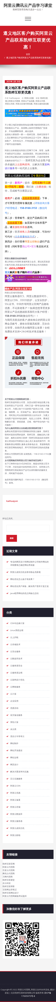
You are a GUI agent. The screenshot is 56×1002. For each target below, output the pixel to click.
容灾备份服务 (16, 715)
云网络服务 (15, 686)
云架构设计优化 (17, 679)
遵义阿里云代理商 (12, 101)
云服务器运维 (16, 672)
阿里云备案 (15, 799)
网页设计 (14, 764)
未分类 (13, 729)
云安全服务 (15, 651)
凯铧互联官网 (8, 863)
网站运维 (14, 757)
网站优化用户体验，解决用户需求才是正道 (29, 586)
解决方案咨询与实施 (19, 771)
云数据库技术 (16, 658)
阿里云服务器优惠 (41, 103)
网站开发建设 (16, 750)
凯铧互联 (44, 98)
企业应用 (14, 701)
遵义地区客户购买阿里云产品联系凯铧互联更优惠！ (29, 57)
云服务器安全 (16, 665)
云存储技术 (15, 644)
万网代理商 (7, 876)
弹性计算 (14, 722)
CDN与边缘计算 (17, 623)
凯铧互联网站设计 (10, 892)
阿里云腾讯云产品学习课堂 (28, 5)
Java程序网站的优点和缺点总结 (24, 593)
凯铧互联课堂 (8, 879)
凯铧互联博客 (8, 886)
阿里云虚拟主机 (17, 828)
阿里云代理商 (8, 867)
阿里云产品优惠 (27, 101)
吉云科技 (6, 883)
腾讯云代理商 (8, 873)
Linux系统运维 (16, 630)
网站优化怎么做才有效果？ (22, 579)
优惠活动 (14, 708)
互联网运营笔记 (9, 889)
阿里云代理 (40, 101)
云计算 (13, 693)
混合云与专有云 (17, 736)
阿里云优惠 (29, 98)
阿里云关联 (9, 103)
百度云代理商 (8, 870)
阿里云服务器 (16, 821)
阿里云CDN (15, 785)
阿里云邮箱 (15, 835)
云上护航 (14, 637)
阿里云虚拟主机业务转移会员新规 (25, 572)
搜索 (12, 538)
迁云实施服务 (16, 778)
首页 (28, 54)
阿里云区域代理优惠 (24, 103)
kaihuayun (14, 98)
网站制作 (14, 743)
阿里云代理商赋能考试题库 (14, 896)
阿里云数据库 (16, 814)
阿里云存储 (15, 807)
